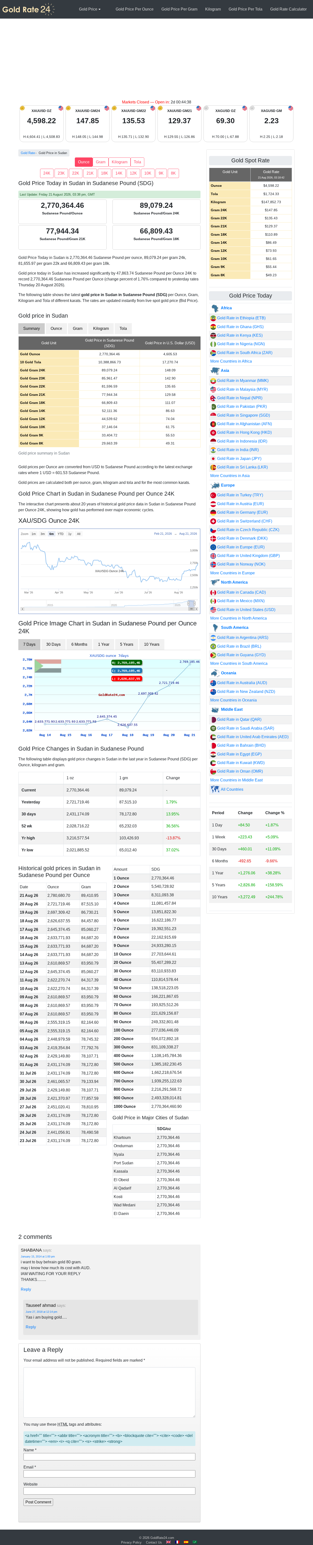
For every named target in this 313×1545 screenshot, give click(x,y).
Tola (137, 162)
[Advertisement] (156, 62)
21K (90, 173)
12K (133, 173)
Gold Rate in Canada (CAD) (241, 592)
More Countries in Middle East (236, 780)
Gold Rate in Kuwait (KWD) (240, 763)
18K (104, 173)
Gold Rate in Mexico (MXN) (240, 601)
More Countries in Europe (232, 573)
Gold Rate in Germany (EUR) (242, 512)
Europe (227, 485)
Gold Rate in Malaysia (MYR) (242, 389)
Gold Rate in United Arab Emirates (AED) (252, 737)
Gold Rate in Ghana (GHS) (240, 327)
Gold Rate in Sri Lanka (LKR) (242, 467)
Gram (100, 162)
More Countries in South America (239, 663)
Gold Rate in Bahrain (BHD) (241, 745)
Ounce (83, 162)
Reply (26, 1289)
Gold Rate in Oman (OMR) (239, 771)
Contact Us (154, 1542)
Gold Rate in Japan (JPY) (238, 458)
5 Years (126, 644)
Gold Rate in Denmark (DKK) (242, 538)
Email (29, 1467)
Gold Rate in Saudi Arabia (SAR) (245, 728)
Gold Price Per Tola (245, 9)
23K (61, 173)
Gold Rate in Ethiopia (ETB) (241, 318)
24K (46, 173)
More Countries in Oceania (233, 700)
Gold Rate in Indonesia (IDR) (241, 441)
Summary (31, 328)
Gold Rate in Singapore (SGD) (243, 415)
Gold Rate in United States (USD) (245, 610)
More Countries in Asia (230, 476)
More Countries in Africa (231, 361)
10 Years (151, 644)
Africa (226, 308)
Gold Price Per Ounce (135, 9)
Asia (224, 370)
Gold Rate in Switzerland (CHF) (244, 521)
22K (75, 173)
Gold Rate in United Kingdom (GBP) (248, 556)
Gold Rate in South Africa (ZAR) (244, 353)
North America (234, 582)
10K (147, 173)
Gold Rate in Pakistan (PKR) (241, 406)
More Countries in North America (238, 618)
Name (29, 1450)
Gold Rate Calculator (288, 9)
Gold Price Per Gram (179, 9)
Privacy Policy (131, 1542)
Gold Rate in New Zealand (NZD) (245, 691)
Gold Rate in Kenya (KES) (239, 335)
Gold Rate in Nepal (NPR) (239, 398)
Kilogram (213, 9)
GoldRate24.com (162, 1538)
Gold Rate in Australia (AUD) (241, 683)
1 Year (103, 644)
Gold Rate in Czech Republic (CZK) (247, 530)
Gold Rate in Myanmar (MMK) (242, 380)
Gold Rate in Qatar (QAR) (238, 719)
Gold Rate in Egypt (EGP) (239, 754)
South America (234, 627)
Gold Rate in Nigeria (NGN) (240, 344)
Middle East (231, 709)
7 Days (29, 644)
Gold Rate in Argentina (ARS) (242, 637)
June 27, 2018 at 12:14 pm (41, 1311)
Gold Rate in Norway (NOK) (240, 564)
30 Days (53, 644)
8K (173, 173)
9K (161, 173)
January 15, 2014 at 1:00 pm (38, 1256)
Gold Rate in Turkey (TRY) (239, 495)
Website (30, 1484)
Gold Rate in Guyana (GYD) (241, 655)
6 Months (79, 644)
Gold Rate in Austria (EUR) (240, 504)
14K (119, 173)
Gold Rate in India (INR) (237, 450)
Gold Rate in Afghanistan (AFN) (244, 424)
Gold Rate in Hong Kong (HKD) (244, 432)
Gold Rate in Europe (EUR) (240, 547)
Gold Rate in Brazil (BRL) (238, 646)
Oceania (228, 673)
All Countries (231, 789)
